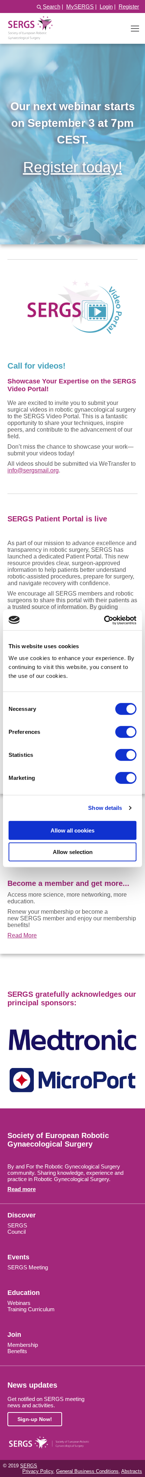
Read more (21, 1189)
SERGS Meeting (27, 1267)
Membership (22, 1345)
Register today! (72, 167)
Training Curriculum (31, 1309)
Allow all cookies (72, 830)
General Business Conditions (87, 1471)
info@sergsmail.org (33, 470)
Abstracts (131, 1471)
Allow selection (73, 852)
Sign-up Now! (34, 1419)
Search (51, 6)
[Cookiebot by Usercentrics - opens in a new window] (104, 620)
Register (129, 6)
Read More (22, 935)
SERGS (17, 1225)
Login (106, 6)
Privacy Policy (37, 1471)
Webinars (18, 1303)
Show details (105, 808)
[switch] (125, 732)
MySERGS (80, 6)
